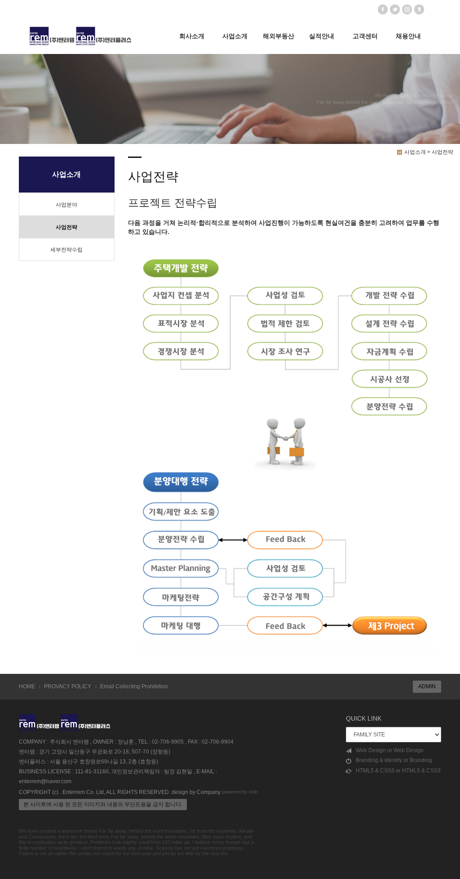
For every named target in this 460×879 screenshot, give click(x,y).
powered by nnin (240, 791)
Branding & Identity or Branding (394, 760)
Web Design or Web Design (390, 750)
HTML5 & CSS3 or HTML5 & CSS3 (398, 770)
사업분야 (66, 205)
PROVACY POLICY (67, 686)
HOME (27, 686)
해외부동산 (278, 36)
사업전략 (66, 227)
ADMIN (427, 686)
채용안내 (408, 36)
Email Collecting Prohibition (134, 686)
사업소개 (235, 36)
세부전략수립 (66, 250)
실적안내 (321, 36)
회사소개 (191, 36)
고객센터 (365, 36)
